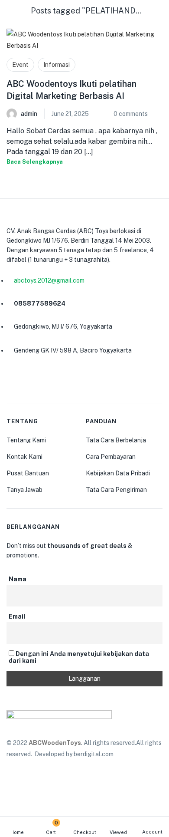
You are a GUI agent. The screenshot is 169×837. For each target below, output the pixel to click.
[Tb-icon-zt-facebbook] (13, 381)
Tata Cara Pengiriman (116, 489)
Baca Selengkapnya (34, 161)
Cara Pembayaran (111, 456)
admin (29, 113)
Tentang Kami (26, 440)
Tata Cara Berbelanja (116, 440)
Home (17, 832)
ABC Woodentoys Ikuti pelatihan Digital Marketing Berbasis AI (71, 90)
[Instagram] (34, 381)
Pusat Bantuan (27, 473)
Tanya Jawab (24, 489)
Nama (17, 579)
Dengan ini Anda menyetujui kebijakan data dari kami (79, 657)
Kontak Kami (24, 456)
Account (152, 831)
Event (20, 64)
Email (17, 616)
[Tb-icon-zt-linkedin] (55, 381)
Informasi (56, 64)
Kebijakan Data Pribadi (118, 473)
